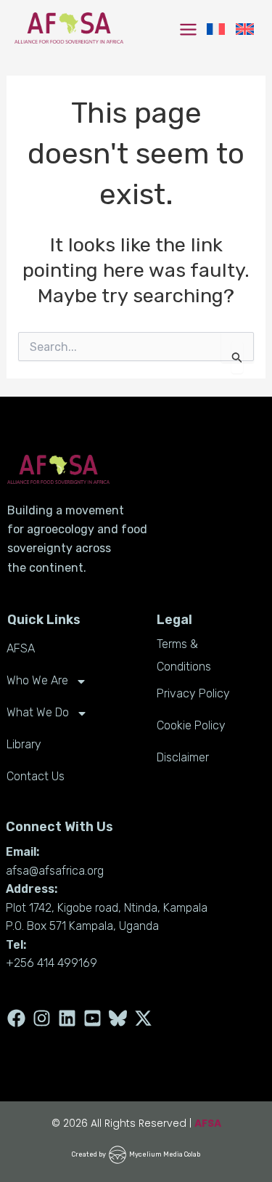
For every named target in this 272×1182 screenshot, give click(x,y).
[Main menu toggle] (188, 29)
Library (24, 744)
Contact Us (36, 776)
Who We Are (37, 680)
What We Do (38, 712)
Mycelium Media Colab (164, 1154)
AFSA (21, 648)
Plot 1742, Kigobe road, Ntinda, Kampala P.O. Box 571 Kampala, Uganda (106, 917)
